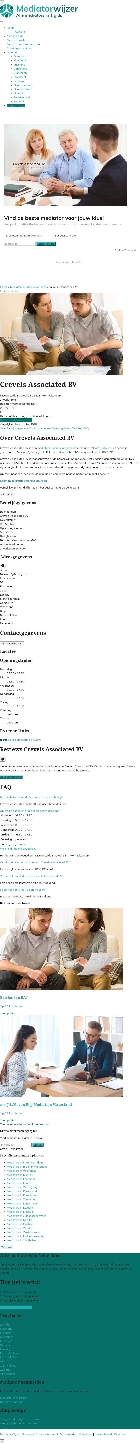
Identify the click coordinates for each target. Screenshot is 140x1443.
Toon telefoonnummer (12, 643)
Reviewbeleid (103, 1434)
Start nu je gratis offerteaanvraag (23, 480)
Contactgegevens (40, 428)
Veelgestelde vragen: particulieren (21, 1419)
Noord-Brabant (23, 85)
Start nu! (38, 1145)
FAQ (86, 428)
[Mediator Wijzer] (39, 16)
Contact (5, 1427)
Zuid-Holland (22, 97)
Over (3, 428)
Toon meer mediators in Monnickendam (25, 1124)
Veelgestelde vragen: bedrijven (19, 1423)
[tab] (70, 797)
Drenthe (19, 56)
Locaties (12, 52)
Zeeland (19, 101)
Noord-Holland (23, 89)
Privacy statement (46, 1434)
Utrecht (18, 93)
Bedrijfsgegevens (18, 428)
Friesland (19, 64)
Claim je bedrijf (9, 291)
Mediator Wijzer (10, 1434)
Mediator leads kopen (13, 1397)
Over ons (19, 31)
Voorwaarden (68, 1434)
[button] (32, 797)
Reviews (77, 428)
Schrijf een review (11, 777)
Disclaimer (85, 1434)
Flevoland (20, 60)
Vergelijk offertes (46, 244)
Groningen (20, 72)
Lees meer (6, 494)
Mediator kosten (17, 40)
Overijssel (20, 77)
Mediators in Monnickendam (28, 287)
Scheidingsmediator (19, 48)
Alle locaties (7, 1373)
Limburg (19, 81)
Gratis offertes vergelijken (16, 420)
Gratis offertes (16, 105)
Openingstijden (62, 428)
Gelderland (20, 68)
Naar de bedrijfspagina (69, 262)
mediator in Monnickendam (54, 448)
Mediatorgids (15, 36)
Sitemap (27, 1434)
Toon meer (6, 1247)
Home (10, 27)
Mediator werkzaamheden (23, 44)
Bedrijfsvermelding (11, 1402)
